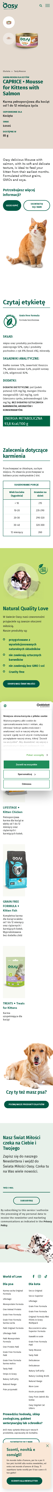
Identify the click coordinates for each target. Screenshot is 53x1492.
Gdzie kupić (12, 205)
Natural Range (9, 1384)
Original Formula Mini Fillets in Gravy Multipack (39, 1319)
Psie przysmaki (10, 1389)
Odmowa (26, 784)
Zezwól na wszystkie (26, 764)
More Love (34, 1386)
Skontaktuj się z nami (37, 205)
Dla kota (34, 1284)
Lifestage (7, 1299)
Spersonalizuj (25, 774)
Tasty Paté (7, 1368)
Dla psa (8, 1284)
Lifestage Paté (9, 1333)
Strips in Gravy (10, 1374)
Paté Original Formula (13, 1328)
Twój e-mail (8, 1188)
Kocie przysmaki (36, 1391)
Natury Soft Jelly (11, 1379)
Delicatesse (34, 1360)
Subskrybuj (26, 1200)
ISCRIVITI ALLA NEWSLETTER (24, 1481)
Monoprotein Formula (13, 1304)
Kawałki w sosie (36, 1336)
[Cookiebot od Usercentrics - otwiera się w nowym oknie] (37, 706)
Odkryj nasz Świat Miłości (21, 684)
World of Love (12, 1276)
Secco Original (35, 1290)
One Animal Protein (12, 1309)
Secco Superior (36, 1296)
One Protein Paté (11, 1347)
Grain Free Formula (12, 1314)
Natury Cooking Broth (39, 1376)
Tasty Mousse (35, 1350)
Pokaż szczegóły (35, 755)
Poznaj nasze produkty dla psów (26, 1104)
